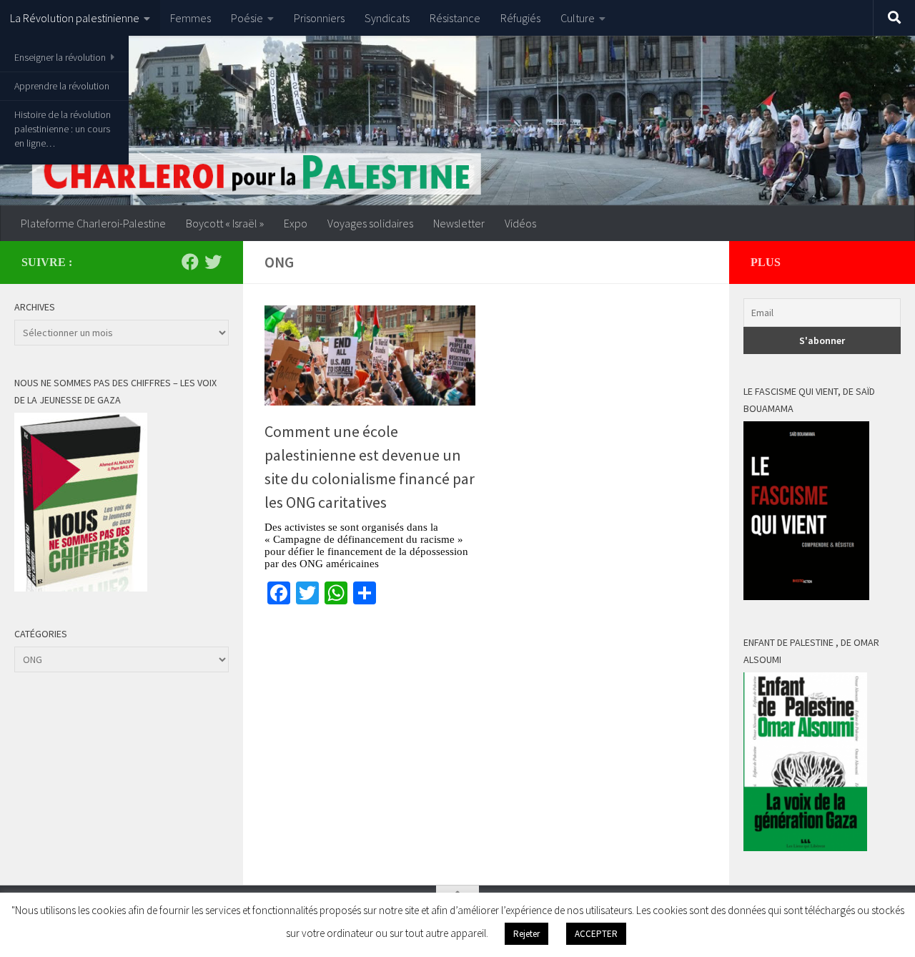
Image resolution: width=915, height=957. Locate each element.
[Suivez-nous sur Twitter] (213, 261)
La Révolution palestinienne (74, 18)
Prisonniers (319, 18)
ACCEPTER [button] (596, 934)
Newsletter (459, 223)
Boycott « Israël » (225, 223)
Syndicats (387, 18)
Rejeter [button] (526, 934)
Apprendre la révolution (61, 85)
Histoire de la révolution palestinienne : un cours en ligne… (62, 128)
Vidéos (520, 223)
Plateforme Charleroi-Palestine (93, 223)
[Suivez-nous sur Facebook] (190, 261)
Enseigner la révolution (60, 57)
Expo (295, 223)
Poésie (247, 18)
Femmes (190, 18)
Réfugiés (520, 18)
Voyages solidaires (370, 223)
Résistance (455, 18)
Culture (577, 18)
